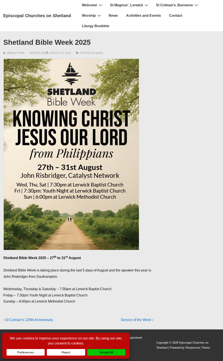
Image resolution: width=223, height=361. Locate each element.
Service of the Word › (137, 320)
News (113, 15)
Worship (89, 15)
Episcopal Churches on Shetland (37, 15)
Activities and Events (143, 15)
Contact (175, 15)
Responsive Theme (198, 347)
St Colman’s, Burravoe (174, 5)
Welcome (89, 5)
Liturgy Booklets (95, 26)
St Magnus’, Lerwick (126, 5)
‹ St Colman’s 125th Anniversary (28, 320)
